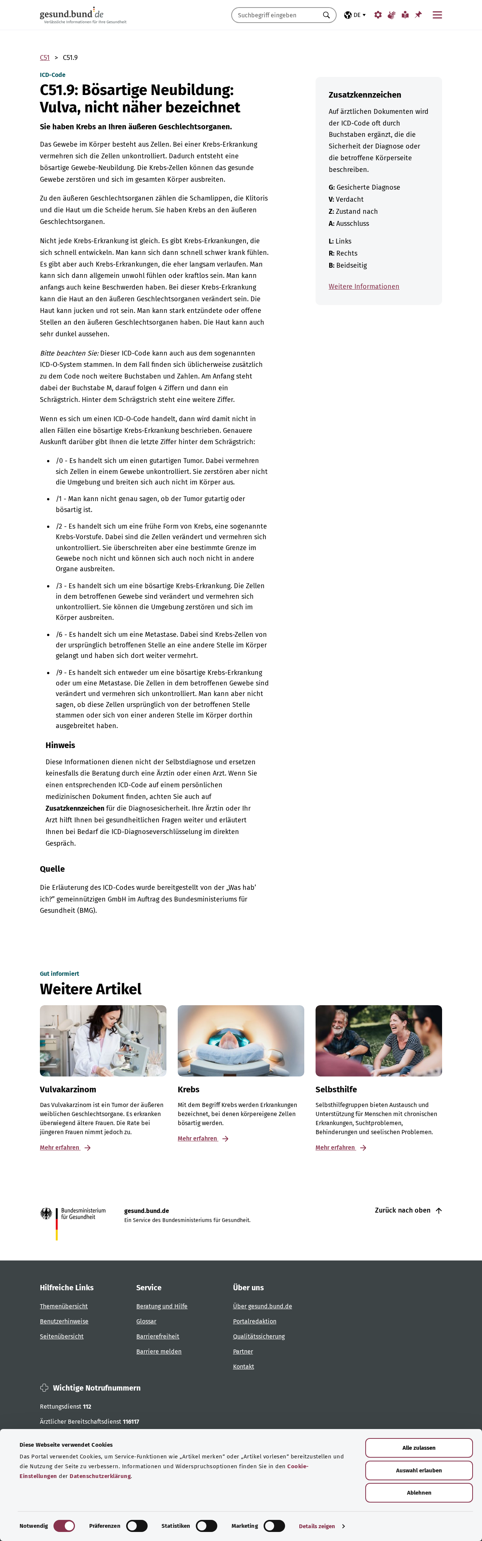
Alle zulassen (419, 1447)
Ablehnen (419, 1492)
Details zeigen (317, 1526)
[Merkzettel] (418, 14)
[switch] (137, 1526)
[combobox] (274, 15)
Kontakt (243, 1366)
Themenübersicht (64, 1306)
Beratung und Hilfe (162, 1306)
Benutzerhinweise (64, 1321)
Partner (243, 1351)
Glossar (146, 1321)
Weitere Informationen (364, 286)
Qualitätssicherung (259, 1336)
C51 (45, 58)
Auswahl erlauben (419, 1470)
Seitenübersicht (62, 1336)
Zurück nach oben (403, 1210)
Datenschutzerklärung (100, 1476)
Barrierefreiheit (157, 1336)
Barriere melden (159, 1351)
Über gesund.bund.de (262, 1306)
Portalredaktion (254, 1321)
